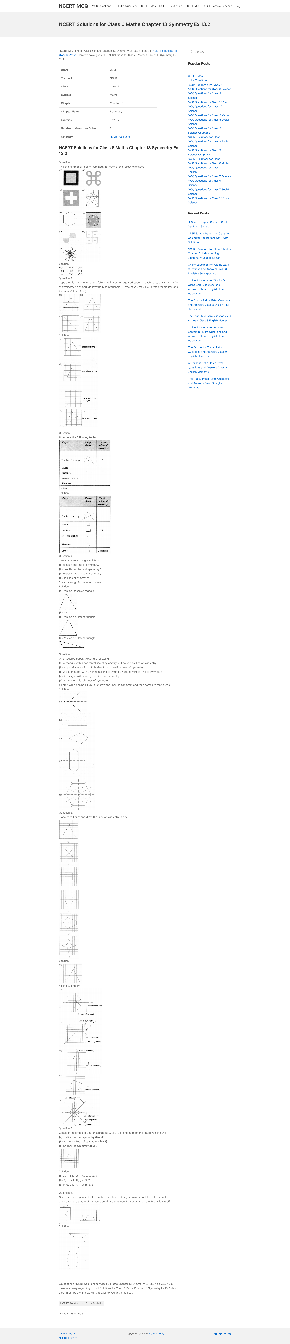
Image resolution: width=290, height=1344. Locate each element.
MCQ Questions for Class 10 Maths (209, 102)
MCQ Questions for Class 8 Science (209, 89)
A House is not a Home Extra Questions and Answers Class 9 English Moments (207, 367)
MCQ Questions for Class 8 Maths (208, 163)
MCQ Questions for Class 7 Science (209, 176)
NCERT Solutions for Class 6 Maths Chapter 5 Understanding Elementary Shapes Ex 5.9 (209, 253)
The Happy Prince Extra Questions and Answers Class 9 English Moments (209, 383)
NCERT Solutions (120, 136)
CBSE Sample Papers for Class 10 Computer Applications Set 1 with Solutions (208, 238)
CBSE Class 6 (76, 1313)
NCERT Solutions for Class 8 (205, 137)
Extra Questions (197, 80)
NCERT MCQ (156, 1333)
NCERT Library (68, 1337)
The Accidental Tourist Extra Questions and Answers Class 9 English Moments (207, 352)
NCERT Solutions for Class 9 (205, 158)
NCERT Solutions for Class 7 (205, 84)
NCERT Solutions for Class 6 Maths (81, 1303)
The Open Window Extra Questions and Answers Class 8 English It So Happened (209, 305)
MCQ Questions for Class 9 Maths (208, 115)
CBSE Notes (195, 76)
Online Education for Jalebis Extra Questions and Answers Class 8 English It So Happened (208, 269)
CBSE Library (67, 1333)
